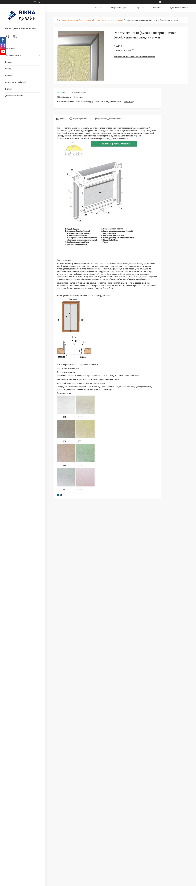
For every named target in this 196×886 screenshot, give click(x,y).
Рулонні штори (85, 20)
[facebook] (58, 495)
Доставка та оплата (14, 96)
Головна (97, 8)
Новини (8, 62)
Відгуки (8, 89)
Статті (8, 69)
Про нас (8, 75)
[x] (61, 495)
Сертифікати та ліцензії (15, 82)
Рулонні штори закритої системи (107, 20)
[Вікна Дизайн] (22, 15)
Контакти (157, 8)
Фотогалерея (11, 49)
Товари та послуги (13, 55)
